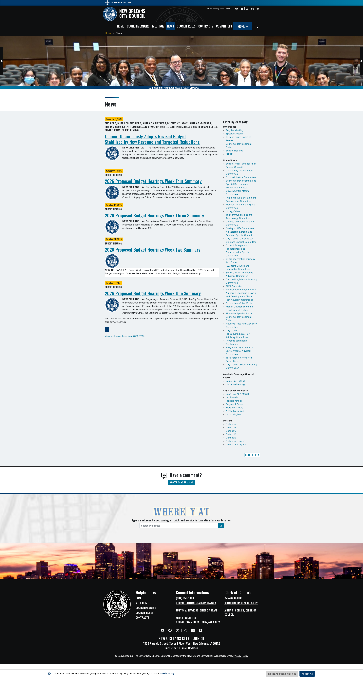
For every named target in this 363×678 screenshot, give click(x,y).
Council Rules (144, 613)
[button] (1, 61)
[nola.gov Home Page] (119, 2)
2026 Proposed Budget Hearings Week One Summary (153, 293)
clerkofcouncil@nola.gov (241, 603)
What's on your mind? (181, 482)
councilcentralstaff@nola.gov (196, 603)
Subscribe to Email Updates (181, 648)
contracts (205, 26)
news (170, 26)
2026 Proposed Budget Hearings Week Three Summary (154, 215)
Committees (224, 26)
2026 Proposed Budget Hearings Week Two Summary (153, 249)
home (120, 26)
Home (108, 33)
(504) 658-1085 (233, 598)
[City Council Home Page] (117, 604)
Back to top (251, 455)
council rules (186, 26)
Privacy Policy (240, 655)
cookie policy (167, 673)
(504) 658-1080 (185, 598)
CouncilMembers (146, 608)
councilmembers (138, 26)
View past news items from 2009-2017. (125, 336)
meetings (158, 26)
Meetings (141, 603)
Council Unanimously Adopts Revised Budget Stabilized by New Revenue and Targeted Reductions (152, 139)
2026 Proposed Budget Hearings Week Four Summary (153, 181)
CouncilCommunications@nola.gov (198, 622)
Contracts (142, 617)
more (241, 26)
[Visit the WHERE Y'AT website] (181, 512)
